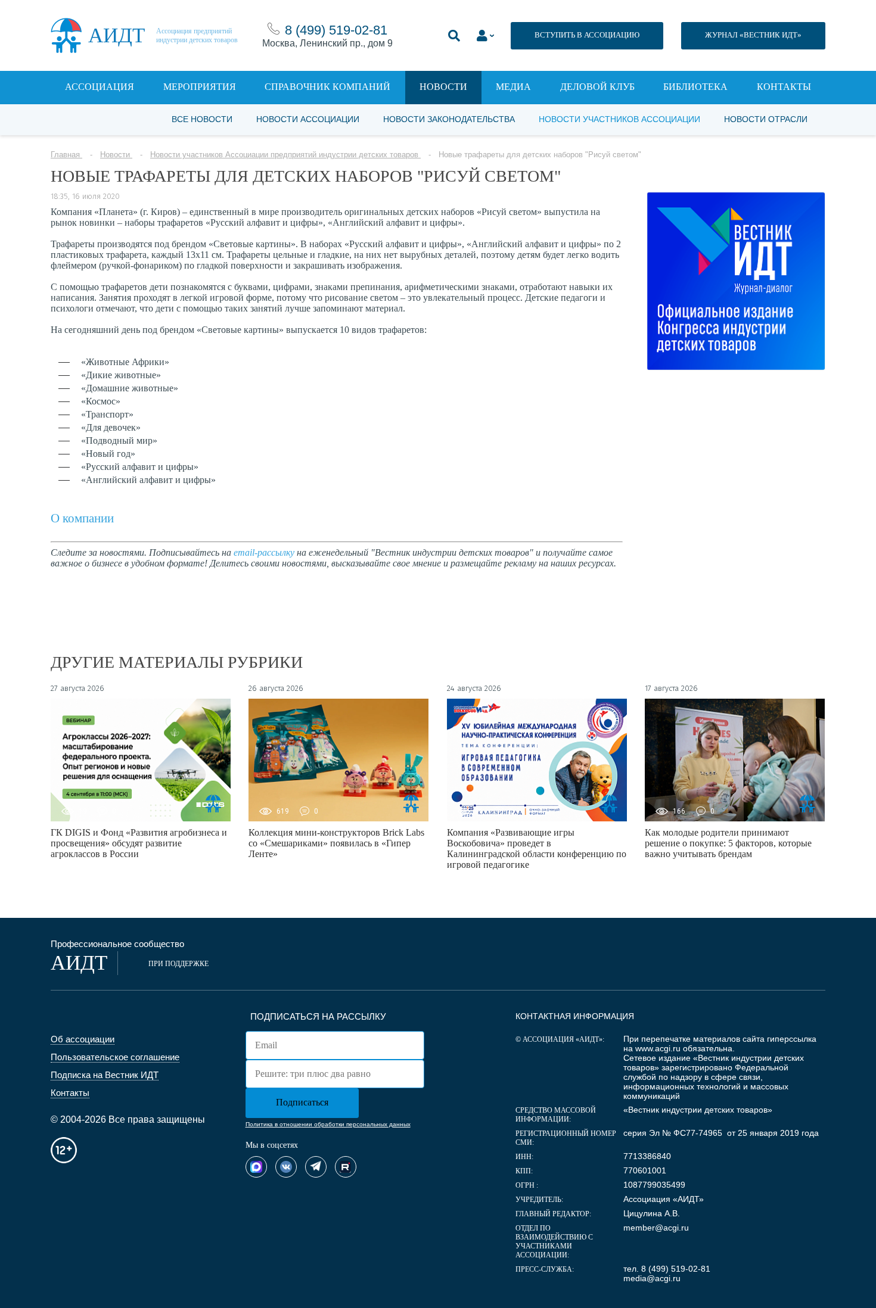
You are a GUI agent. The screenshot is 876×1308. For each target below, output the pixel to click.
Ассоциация (99, 87)
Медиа (513, 87)
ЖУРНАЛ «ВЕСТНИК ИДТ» (753, 34)
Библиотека (695, 87)
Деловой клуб (597, 87)
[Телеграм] (316, 1167)
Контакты (784, 87)
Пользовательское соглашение (115, 1057)
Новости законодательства (449, 119)
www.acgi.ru (658, 1048)
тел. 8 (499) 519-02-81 (666, 1268)
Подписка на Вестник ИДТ (105, 1075)
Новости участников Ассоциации (619, 119)
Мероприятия (199, 87)
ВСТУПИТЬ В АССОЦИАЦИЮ (587, 34)
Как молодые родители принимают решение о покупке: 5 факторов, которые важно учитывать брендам (728, 843)
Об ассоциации (82, 1039)
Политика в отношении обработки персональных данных (328, 1124)
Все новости (202, 119)
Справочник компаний (327, 87)
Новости (443, 87)
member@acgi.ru (656, 1227)
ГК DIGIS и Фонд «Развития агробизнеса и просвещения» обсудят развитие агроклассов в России (139, 843)
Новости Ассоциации (307, 119)
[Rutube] (345, 1167)
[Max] (256, 1167)
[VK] (286, 1167)
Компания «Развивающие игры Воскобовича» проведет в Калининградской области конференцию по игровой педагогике (536, 848)
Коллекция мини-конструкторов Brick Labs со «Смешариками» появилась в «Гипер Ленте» (336, 843)
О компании (82, 518)
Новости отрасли (765, 119)
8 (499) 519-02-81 (336, 30)
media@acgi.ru (652, 1278)
